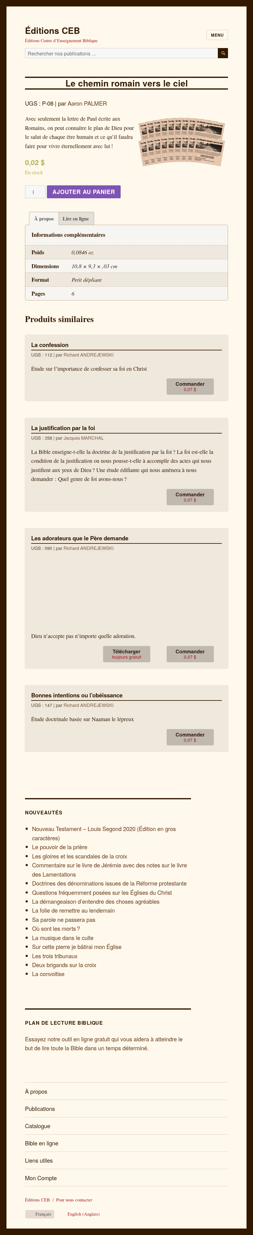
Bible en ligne (41, 1143)
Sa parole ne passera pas (63, 919)
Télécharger (126, 654)
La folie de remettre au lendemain (73, 910)
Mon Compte (41, 1178)
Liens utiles (39, 1160)
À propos (44, 218)
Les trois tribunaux (54, 956)
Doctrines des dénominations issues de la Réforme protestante (109, 883)
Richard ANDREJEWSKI (89, 354)
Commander (190, 386)
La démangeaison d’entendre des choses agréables (96, 901)
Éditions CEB (52, 30)
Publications (40, 1108)
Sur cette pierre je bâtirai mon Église (77, 946)
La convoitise (48, 974)
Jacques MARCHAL (84, 437)
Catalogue (37, 1126)
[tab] (44, 218)
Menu (217, 35)
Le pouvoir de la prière (59, 847)
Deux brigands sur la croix (64, 965)
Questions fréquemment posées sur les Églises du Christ (102, 892)
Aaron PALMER (87, 103)
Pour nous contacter (74, 1200)
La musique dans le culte (62, 938)
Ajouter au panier (83, 192)
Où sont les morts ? (56, 928)
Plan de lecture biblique (64, 1022)
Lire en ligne (76, 218)
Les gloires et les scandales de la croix (79, 856)
